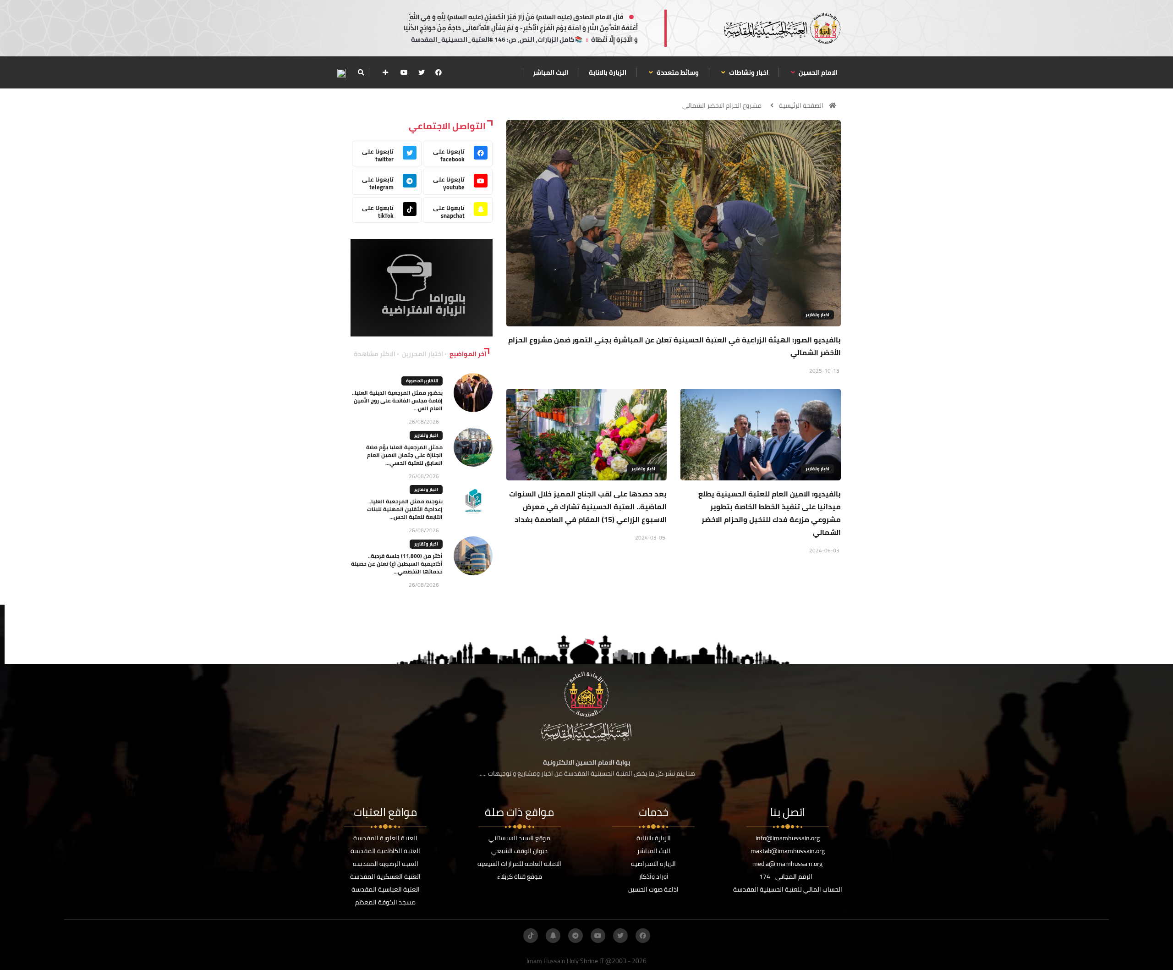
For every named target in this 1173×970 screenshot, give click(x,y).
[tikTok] (530, 935)
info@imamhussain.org (788, 838)
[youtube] (404, 72)
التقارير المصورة (422, 380)
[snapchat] (553, 935)
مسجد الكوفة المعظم (385, 902)
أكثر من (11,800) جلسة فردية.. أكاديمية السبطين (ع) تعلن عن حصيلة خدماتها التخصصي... (397, 564)
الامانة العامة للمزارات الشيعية (519, 864)
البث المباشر (551, 72)
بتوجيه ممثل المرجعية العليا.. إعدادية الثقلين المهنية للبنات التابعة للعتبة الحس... (405, 509)
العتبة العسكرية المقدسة (385, 876)
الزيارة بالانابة (607, 72)
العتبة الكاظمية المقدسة (385, 851)
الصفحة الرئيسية (801, 105)
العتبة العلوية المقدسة (385, 838)
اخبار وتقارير (817, 314)
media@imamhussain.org (787, 864)
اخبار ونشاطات (748, 72)
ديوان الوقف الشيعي (519, 851)
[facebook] (438, 72)
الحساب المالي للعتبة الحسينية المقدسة (787, 889)
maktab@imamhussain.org (788, 851)
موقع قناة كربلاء (519, 876)
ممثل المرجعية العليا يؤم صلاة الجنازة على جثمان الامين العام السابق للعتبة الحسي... (404, 455)
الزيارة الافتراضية (653, 864)
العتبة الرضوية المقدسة (385, 864)
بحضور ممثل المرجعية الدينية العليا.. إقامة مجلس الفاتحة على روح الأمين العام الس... (397, 400)
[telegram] (575, 935)
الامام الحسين (817, 72)
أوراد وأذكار (654, 876)
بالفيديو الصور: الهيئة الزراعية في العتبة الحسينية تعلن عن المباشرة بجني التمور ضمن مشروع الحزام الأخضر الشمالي (674, 346)
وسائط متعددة (677, 72)
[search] (361, 72)
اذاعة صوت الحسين (653, 889)
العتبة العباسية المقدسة (385, 889)
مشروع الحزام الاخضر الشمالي (722, 105)
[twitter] (421, 72)
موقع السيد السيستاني (519, 838)
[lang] (341, 72)
